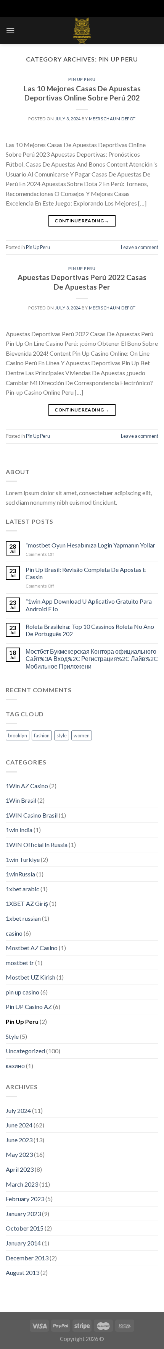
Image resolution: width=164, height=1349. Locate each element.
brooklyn (17, 735)
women (82, 735)
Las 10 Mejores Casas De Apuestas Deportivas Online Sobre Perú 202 (82, 93)
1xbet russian (23, 918)
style (61, 735)
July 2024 (18, 1110)
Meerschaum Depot (112, 118)
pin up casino (22, 992)
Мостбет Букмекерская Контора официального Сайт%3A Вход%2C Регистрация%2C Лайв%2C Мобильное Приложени (92, 658)
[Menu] (10, 30)
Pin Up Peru (81, 79)
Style (12, 1036)
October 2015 (24, 1228)
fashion (42, 735)
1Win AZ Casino (27, 785)
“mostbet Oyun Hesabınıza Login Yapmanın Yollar (90, 545)
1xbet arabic (22, 888)
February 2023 (25, 1198)
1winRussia (20, 874)
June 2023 (19, 1139)
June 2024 (19, 1125)
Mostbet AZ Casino (32, 947)
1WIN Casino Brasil (32, 815)
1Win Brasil (21, 800)
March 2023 (22, 1184)
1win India (19, 829)
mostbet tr (20, 962)
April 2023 (20, 1169)
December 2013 (27, 1258)
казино (15, 1065)
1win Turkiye (23, 859)
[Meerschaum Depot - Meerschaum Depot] (82, 30)
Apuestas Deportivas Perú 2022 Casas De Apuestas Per (82, 282)
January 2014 (23, 1243)
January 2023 (23, 1213)
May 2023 (19, 1154)
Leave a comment (139, 247)
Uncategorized (25, 1050)
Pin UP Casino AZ (29, 1006)
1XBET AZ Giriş (27, 903)
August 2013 (22, 1272)
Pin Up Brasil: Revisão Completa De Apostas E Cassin (86, 573)
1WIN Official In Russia (37, 844)
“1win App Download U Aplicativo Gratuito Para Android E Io (89, 605)
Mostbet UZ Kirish (30, 977)
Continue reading (82, 220)
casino (14, 933)
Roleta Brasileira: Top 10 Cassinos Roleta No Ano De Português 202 (90, 630)
